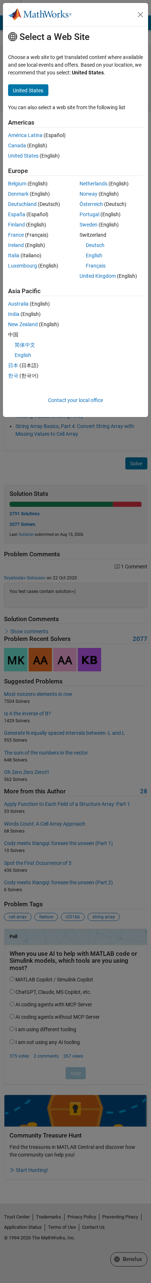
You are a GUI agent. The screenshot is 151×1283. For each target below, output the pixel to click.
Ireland (16, 245)
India (13, 314)
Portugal (89, 214)
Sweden (88, 225)
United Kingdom (98, 276)
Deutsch (95, 245)
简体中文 (25, 345)
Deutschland (22, 204)
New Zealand (23, 324)
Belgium (17, 184)
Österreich (91, 204)
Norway (88, 194)
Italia (13, 255)
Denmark (18, 194)
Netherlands (93, 184)
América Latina (25, 135)
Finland (16, 225)
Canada (17, 145)
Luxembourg (22, 266)
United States (23, 156)
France (16, 235)
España (16, 214)
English (94, 255)
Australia (18, 304)
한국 (13, 376)
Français (96, 266)
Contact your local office (75, 400)
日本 (13, 365)
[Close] (140, 15)
